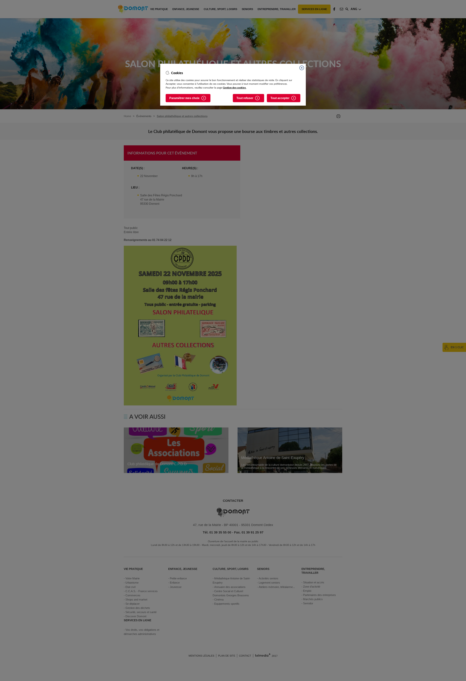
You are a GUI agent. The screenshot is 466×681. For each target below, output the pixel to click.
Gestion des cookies (234, 87)
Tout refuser (244, 98)
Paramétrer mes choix (184, 98)
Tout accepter (279, 98)
